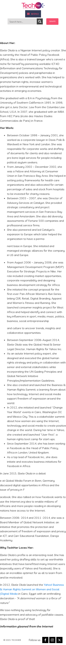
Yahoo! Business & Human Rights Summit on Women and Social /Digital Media (32, 589)
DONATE (52, 21)
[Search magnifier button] (40, 21)
